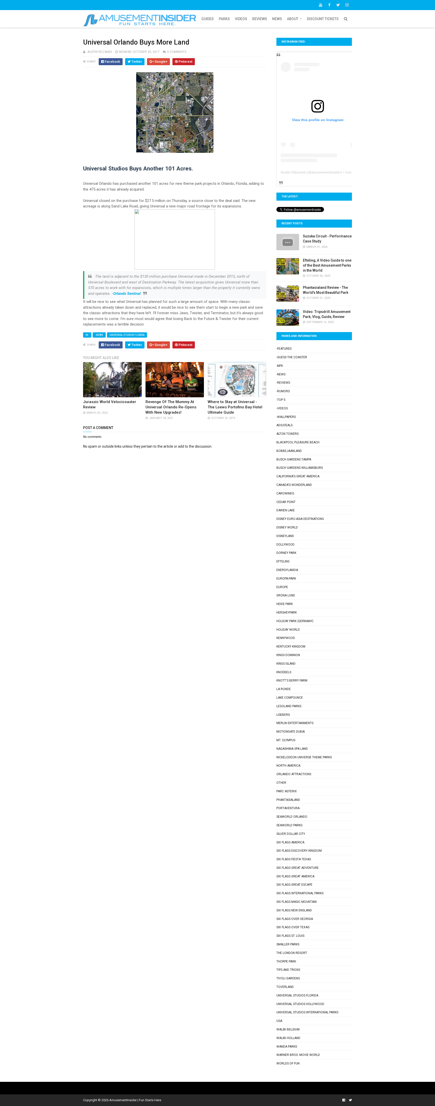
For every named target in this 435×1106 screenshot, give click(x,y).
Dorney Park (286, 553)
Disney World (287, 527)
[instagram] (347, 5)
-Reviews (283, 382)
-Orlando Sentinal (126, 293)
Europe (282, 587)
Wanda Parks (286, 1046)
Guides (207, 19)
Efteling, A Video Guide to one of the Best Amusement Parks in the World (327, 265)
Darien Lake (285, 510)
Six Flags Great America (295, 876)
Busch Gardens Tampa (293, 459)
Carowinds (285, 493)
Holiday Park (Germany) (294, 621)
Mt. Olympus (285, 740)
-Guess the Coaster (291, 357)
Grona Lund (285, 595)
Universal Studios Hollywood (300, 1004)
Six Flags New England (294, 910)
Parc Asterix (286, 791)
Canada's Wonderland (294, 485)
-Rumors (283, 391)
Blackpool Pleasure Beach (297, 442)
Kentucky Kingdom (290, 646)
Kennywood (285, 638)
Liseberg (283, 715)
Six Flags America (290, 842)
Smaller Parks (287, 944)
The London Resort (291, 953)
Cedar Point (286, 502)
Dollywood (285, 544)
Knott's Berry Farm (291, 680)
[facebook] (329, 5)
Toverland (285, 987)
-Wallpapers (286, 417)
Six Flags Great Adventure (297, 868)
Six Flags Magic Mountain (296, 902)
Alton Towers (287, 434)
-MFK (279, 366)
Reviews (259, 19)
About (292, 19)
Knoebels (283, 672)
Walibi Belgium (288, 1029)
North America (288, 765)
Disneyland (285, 536)
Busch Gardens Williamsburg (299, 468)
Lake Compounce (289, 697)
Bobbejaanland (289, 451)
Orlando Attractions (293, 774)
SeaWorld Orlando (291, 816)
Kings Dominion (288, 655)
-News (99, 335)
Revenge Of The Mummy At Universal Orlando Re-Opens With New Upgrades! (171, 407)
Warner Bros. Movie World (298, 1055)
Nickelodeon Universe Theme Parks (304, 757)
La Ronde (283, 689)
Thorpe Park (286, 961)
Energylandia (287, 570)
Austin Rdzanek (293, 172)
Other (281, 782)
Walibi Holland (288, 1038)
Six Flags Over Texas (292, 927)
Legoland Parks (288, 706)
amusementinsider (326, 172)
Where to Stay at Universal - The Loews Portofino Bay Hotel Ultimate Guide (235, 407)
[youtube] (320, 5)
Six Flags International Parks (299, 893)
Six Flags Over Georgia (294, 919)
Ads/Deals (284, 425)
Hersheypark (286, 612)
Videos (241, 19)
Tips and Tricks (288, 970)
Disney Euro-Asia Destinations (300, 519)
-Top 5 (280, 400)
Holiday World (288, 629)
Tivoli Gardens (288, 978)
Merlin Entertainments (294, 723)
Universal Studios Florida (127, 335)
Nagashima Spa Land (292, 749)
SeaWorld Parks (289, 825)
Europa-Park (286, 578)
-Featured (284, 348)
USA (279, 1021)
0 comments (176, 52)
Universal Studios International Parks (307, 1012)
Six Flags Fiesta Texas (293, 859)
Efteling (282, 561)
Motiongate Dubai (290, 731)
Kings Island (286, 663)
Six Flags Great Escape (294, 884)
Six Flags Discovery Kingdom (299, 850)
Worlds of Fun (288, 1063)
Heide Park (284, 604)
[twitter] (338, 5)
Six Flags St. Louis (290, 936)
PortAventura (288, 808)
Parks (224, 19)
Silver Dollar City (290, 834)
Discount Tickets (323, 19)
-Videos (282, 408)
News (277, 19)
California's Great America (297, 476)
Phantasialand (288, 800)
